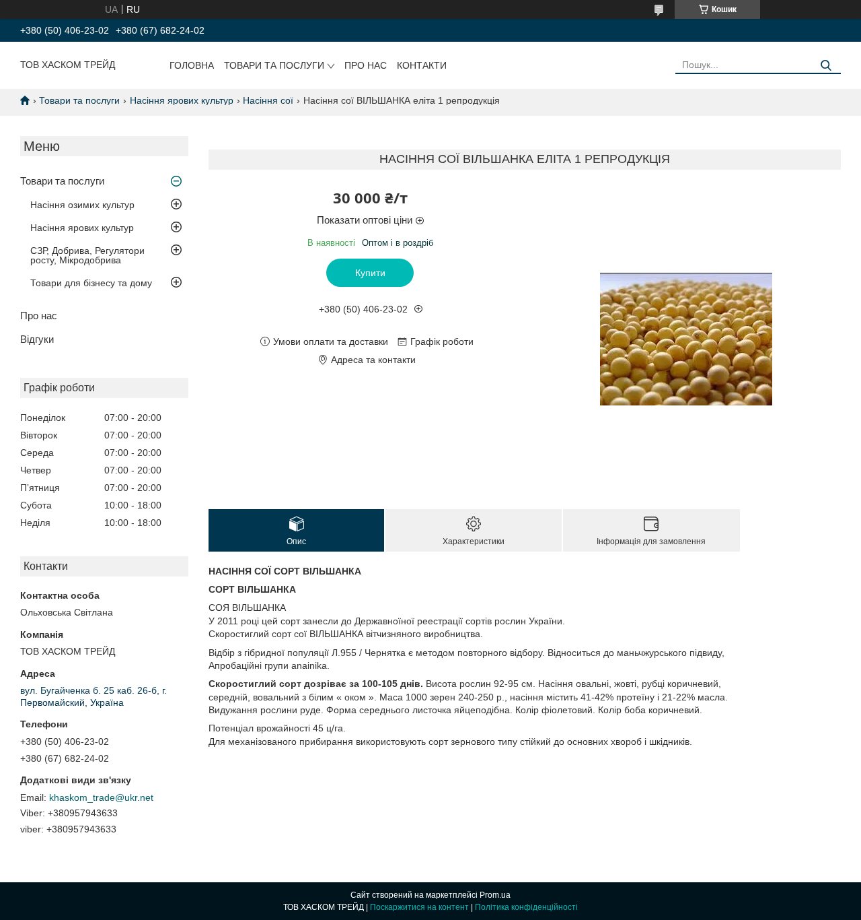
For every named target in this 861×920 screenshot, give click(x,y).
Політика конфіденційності (526, 907)
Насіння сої (268, 100)
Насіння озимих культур (82, 204)
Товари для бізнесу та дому (91, 282)
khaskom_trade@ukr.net (101, 797)
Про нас (365, 65)
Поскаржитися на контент (419, 907)
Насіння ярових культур (181, 100)
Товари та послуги (274, 65)
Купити (370, 272)
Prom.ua (495, 895)
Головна (192, 65)
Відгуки (37, 339)
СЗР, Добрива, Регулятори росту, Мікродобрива (87, 255)
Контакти (422, 65)
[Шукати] (826, 65)
